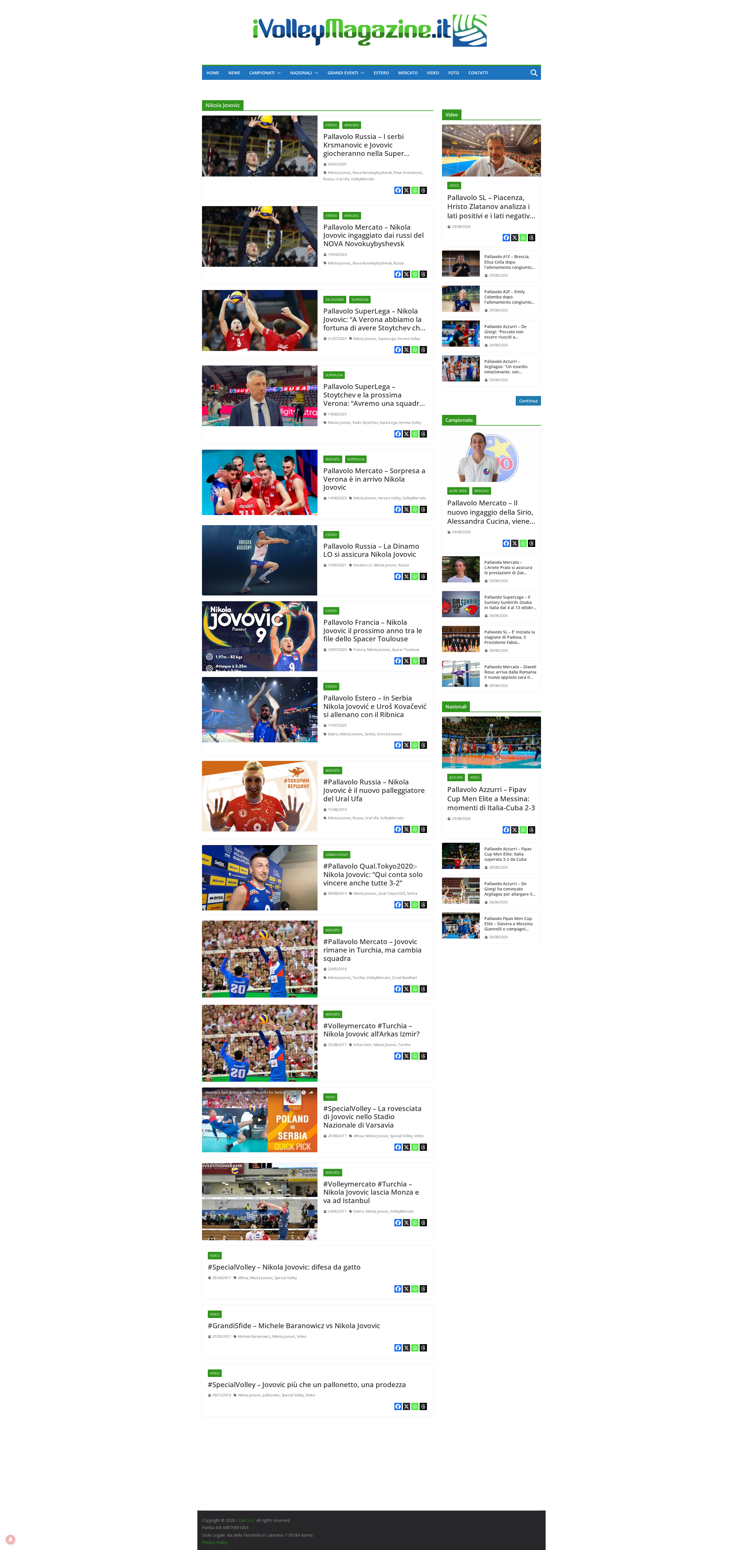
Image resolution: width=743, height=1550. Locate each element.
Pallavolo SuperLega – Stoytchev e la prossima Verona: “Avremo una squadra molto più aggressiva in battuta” (373, 402)
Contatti (478, 72)
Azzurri (456, 777)
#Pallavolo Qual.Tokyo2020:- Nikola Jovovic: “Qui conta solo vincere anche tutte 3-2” (373, 874)
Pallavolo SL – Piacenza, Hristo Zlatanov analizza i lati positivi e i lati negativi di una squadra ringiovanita (489, 206)
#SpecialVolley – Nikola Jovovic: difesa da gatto (284, 1267)
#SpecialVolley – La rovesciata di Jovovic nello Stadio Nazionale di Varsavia (372, 1116)
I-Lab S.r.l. (245, 1520)
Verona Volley (408, 338)
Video (433, 72)
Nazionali (301, 72)
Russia (328, 179)
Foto (453, 72)
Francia (359, 649)
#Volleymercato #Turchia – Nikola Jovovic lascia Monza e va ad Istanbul (371, 1192)
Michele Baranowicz (254, 1336)
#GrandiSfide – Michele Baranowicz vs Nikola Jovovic (294, 1325)
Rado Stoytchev (365, 422)
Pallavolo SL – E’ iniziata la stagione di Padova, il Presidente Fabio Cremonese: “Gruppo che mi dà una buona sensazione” (509, 637)
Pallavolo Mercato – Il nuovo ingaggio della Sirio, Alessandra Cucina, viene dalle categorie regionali (490, 511)
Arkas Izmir (363, 1044)
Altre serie (458, 491)
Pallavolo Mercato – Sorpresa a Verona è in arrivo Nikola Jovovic (374, 479)
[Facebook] (398, 190)
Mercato (408, 72)
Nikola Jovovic (339, 172)
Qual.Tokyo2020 (391, 893)
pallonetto (271, 1395)
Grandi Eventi (343, 72)
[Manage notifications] (10, 1539)
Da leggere (335, 300)
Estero (381, 72)
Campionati (262, 72)
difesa (359, 1135)
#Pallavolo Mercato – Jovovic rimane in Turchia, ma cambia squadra (372, 950)
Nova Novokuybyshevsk (372, 172)
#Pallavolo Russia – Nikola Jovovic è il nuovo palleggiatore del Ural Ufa (374, 790)
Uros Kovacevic (389, 734)
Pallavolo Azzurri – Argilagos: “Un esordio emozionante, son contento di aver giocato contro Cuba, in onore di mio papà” (508, 367)
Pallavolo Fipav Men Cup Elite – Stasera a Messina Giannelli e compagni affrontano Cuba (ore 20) (508, 924)
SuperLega (359, 300)
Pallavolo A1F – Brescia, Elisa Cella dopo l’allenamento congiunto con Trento (507, 262)
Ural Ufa (342, 179)
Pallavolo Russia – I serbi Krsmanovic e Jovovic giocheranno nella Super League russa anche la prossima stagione (363, 153)
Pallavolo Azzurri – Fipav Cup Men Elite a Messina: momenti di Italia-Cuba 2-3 (491, 798)
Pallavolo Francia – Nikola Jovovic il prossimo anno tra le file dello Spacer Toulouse (372, 630)
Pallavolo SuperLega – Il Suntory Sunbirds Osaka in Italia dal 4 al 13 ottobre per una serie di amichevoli (509, 603)
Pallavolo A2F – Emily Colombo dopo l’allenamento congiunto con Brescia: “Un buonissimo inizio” (507, 297)
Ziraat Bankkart (404, 977)
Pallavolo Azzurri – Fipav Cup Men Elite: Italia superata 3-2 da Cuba (507, 854)
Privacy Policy (215, 1542)
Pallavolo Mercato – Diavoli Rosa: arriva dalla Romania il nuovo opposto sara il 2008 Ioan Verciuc (510, 672)
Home (213, 72)
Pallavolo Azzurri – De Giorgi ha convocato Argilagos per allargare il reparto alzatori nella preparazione (508, 889)
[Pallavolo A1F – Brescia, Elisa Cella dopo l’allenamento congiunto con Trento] (461, 266)
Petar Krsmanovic (408, 172)
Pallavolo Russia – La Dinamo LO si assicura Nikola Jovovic (371, 550)
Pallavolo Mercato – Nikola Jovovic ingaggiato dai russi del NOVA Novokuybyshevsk (373, 235)
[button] (278, 73)
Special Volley (401, 1135)
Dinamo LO (363, 565)
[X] (406, 190)
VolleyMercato (362, 179)
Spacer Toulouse (405, 649)
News (234, 72)
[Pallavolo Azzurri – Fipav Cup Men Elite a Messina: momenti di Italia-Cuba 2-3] (491, 742)
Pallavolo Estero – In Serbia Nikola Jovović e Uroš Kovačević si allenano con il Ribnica (375, 706)
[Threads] (423, 190)
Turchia (359, 977)
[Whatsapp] (415, 190)
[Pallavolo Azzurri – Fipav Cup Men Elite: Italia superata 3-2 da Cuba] (461, 858)
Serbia (370, 734)
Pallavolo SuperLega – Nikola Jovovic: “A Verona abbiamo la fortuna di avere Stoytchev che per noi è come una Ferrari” (373, 323)
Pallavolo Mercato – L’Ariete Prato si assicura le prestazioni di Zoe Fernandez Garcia (508, 568)
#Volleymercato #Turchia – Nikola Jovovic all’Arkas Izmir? (371, 1030)
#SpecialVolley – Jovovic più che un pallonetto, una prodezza (307, 1384)
